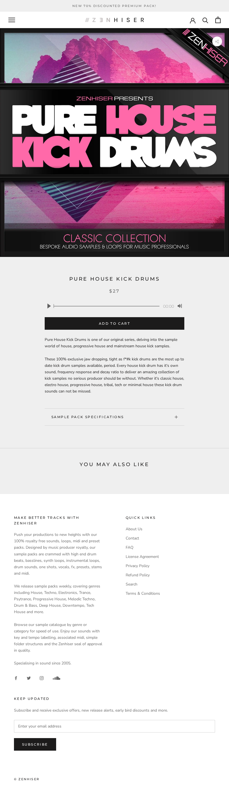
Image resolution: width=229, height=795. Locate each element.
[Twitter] (29, 678)
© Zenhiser (26, 779)
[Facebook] (16, 678)
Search (131, 584)
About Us (134, 529)
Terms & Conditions (143, 593)
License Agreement (142, 556)
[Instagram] (42, 678)
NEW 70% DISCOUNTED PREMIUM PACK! (114, 6)
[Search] (205, 20)
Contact (132, 538)
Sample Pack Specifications (87, 417)
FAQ (129, 547)
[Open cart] (218, 20)
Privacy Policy (137, 565)
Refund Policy (138, 575)
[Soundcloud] (56, 678)
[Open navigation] (11, 20)
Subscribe (35, 744)
